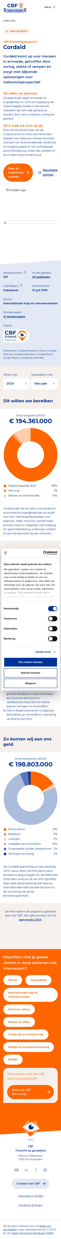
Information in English (30, 1196)
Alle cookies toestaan (30, 662)
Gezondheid (38, 980)
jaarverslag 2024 (30, 919)
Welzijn (13, 1059)
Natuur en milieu (19, 1022)
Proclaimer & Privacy (30, 1205)
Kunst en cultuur (19, 1009)
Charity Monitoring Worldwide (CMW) (32, 1233)
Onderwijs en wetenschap (26, 1034)
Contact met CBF (28, 1183)
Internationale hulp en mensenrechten (23, 994)
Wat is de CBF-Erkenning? (22, 1092)
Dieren (12, 980)
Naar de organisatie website (15, 172)
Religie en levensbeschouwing (28, 1047)
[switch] (52, 618)
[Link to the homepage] (15, 7)
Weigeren (30, 683)
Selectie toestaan (30, 672)
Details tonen (43, 651)
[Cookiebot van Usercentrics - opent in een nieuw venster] (43, 553)
